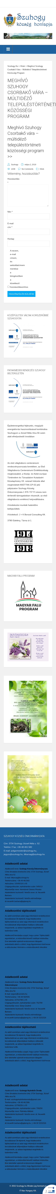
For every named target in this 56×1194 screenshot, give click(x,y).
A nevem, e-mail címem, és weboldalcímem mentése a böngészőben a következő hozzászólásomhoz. (15, 268)
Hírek (42, 169)
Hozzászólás (12, 181)
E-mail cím (10, 225)
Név (10, 212)
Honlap (10, 239)
